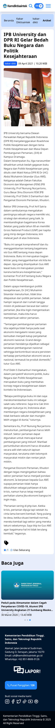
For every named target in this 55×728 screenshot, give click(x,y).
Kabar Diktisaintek (23, 20)
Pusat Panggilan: (22, 685)
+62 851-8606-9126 (28, 659)
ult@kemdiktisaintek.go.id (27, 655)
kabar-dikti (36, 20)
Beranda (9, 20)
